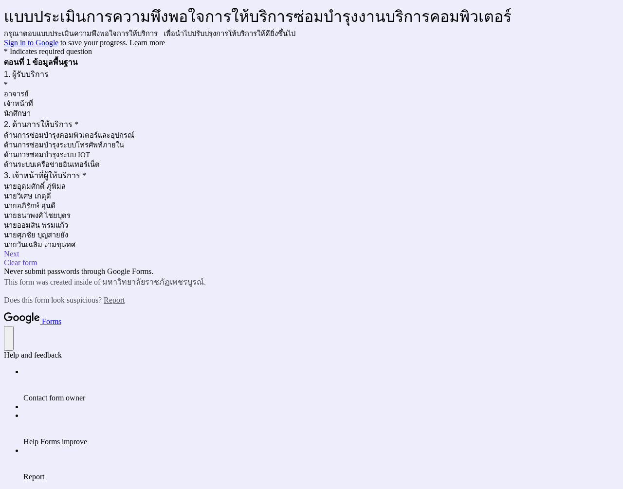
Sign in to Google (31, 42)
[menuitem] (321, 384)
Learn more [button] (147, 42)
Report (114, 300)
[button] (311, 254)
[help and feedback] (9, 338)
